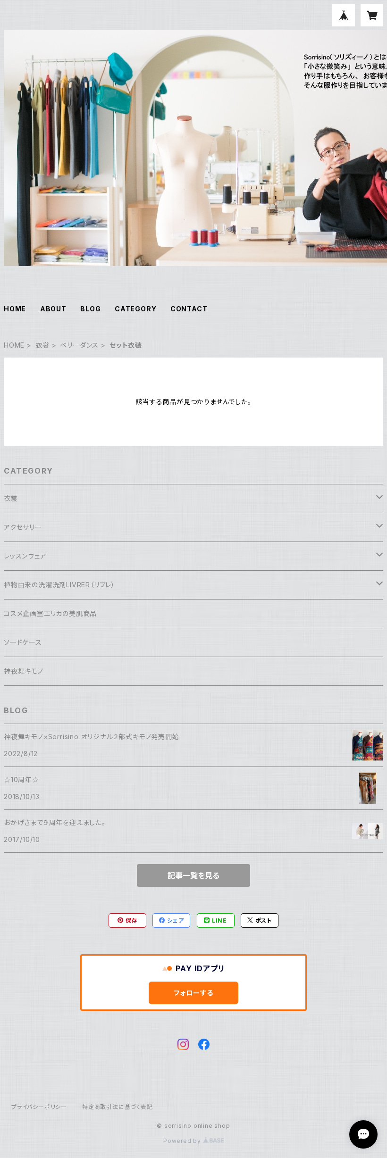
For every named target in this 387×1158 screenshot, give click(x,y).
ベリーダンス (79, 345)
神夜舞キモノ (23, 671)
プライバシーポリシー (39, 1106)
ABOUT (53, 309)
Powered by (183, 1140)
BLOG (90, 309)
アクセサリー (23, 527)
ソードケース (23, 642)
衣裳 (42, 345)
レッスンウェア (25, 556)
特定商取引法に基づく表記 (117, 1106)
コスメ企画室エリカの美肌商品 (50, 613)
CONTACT (189, 309)
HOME (15, 309)
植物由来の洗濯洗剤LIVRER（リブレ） (59, 585)
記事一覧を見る (193, 875)
